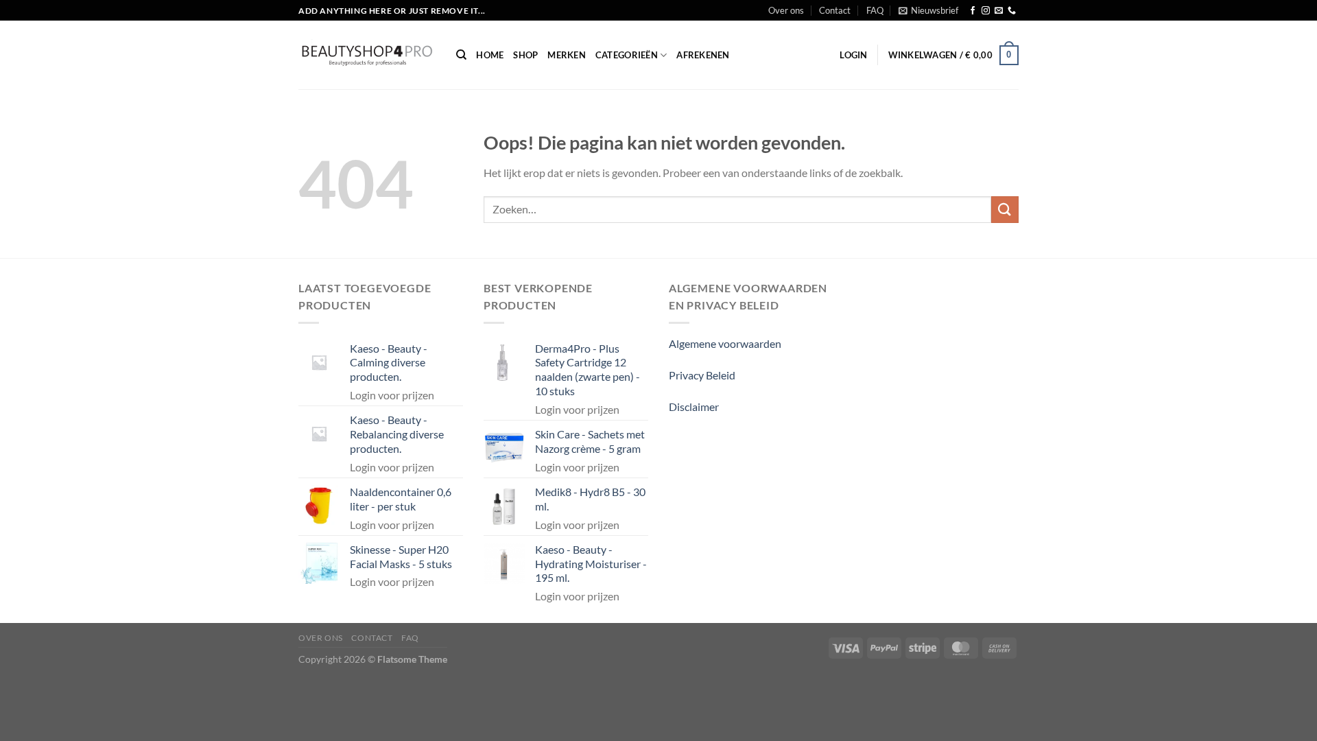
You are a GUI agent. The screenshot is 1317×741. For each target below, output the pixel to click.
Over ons (786, 10)
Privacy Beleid (702, 374)
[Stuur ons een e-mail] (999, 11)
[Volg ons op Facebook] (973, 11)
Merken (566, 54)
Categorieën (626, 54)
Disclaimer (694, 406)
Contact (835, 10)
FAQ (874, 10)
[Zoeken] (461, 55)
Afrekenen (702, 54)
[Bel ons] (1012, 11)
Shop (525, 54)
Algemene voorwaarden (725, 343)
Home (489, 54)
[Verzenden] (1005, 209)
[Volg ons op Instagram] (986, 11)
